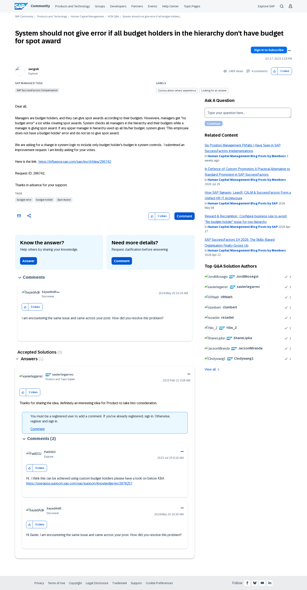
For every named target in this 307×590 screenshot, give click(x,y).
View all (210, 369)
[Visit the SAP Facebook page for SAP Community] (247, 583)
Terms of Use (56, 583)
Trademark (119, 583)
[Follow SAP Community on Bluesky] (254, 583)
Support (136, 583)
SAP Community (24, 16)
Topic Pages (192, 6)
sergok (33, 69)
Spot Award (64, 199)
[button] (274, 71)
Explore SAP (266, 6)
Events (152, 6)
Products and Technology (72, 6)
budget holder (44, 199)
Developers (118, 6)
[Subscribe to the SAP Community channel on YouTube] (262, 583)
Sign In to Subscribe (269, 50)
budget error (24, 199)
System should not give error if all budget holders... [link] (152, 16)
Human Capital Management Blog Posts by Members (247, 156)
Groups (100, 6)
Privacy (39, 583)
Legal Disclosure (97, 583)
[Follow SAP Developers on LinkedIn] (269, 583)
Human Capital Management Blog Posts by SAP (243, 203)
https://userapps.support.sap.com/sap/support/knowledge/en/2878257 (79, 483)
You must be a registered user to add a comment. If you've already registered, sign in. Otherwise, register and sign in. (100, 418)
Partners (137, 6)
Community (40, 6)
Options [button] (289, 50)
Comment (184, 216)
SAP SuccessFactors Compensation (37, 90)
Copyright (75, 583)
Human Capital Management (87, 16)
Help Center (170, 6)
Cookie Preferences (159, 583)
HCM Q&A (113, 16)
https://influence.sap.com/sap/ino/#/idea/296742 (74, 161)
